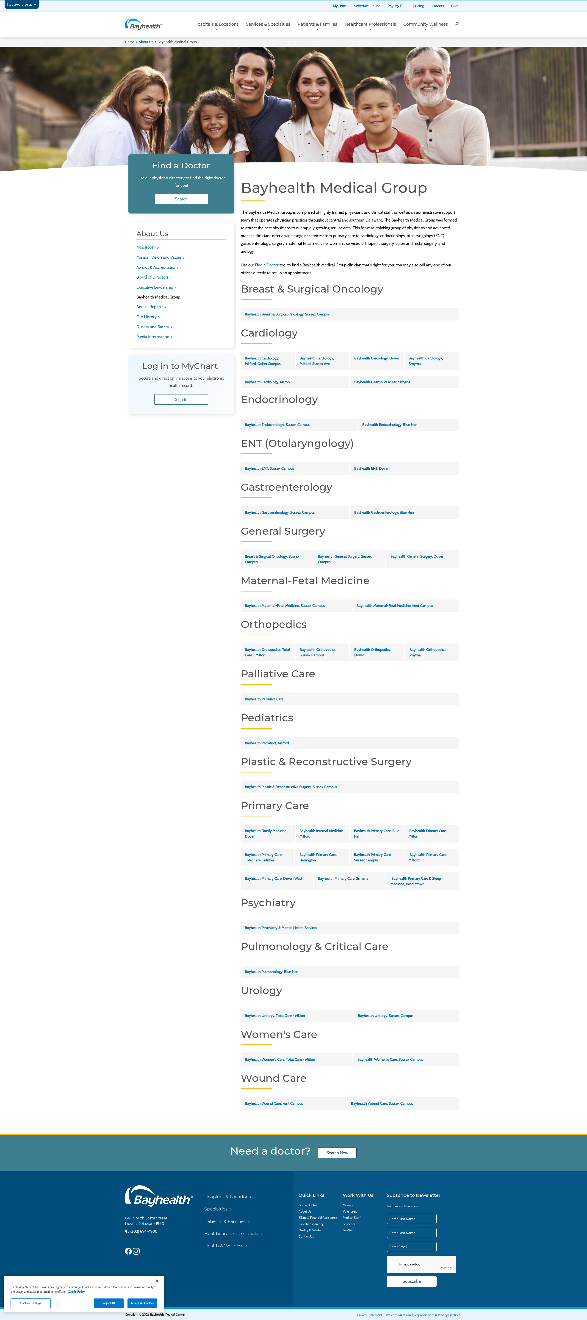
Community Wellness (425, 24)
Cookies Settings (30, 1303)
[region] (84, 1294)
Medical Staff (352, 1217)
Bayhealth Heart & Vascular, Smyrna (382, 382)
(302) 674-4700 (143, 1231)
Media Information (153, 336)
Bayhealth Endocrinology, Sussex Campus (277, 424)
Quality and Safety (153, 326)
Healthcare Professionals (370, 24)
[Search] (456, 24)
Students (349, 1224)
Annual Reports (150, 306)
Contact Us (306, 1236)
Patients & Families (317, 24)
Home (130, 42)
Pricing (418, 6)
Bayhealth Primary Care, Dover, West (273, 878)
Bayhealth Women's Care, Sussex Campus (390, 1059)
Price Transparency (311, 1224)
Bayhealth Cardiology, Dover (376, 358)
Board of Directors (152, 277)
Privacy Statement (369, 1315)
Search (181, 199)
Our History (147, 316)
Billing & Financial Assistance (318, 1217)
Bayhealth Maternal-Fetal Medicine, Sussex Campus (285, 605)
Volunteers (350, 1211)
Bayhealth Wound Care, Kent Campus (274, 1103)
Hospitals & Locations (216, 24)
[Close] (157, 1281)
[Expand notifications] (35, 4)
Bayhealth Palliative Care (264, 699)
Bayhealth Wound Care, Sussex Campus (382, 1103)
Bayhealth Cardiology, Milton (267, 382)
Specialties (215, 1209)
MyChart (340, 6)
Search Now (337, 1153)
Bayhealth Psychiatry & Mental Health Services (281, 928)
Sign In (181, 399)
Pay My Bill (396, 6)
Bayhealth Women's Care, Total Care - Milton (280, 1059)
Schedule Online (367, 6)
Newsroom (146, 247)
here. (416, 1206)
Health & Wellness (223, 1246)
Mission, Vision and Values (159, 257)
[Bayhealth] (143, 24)
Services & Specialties (268, 24)
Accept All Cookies (142, 1303)
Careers (438, 6)
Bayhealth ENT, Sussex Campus (269, 468)
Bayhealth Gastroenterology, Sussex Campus (280, 512)
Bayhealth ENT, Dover (371, 468)
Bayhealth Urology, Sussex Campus (385, 1015)
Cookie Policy (76, 1291)
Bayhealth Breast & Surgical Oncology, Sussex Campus (287, 314)
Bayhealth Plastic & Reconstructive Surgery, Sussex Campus (291, 787)
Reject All (108, 1303)
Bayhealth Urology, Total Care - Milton (275, 1015)
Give (454, 6)
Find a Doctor (267, 265)
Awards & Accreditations (157, 267)
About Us (146, 42)
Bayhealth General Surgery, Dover (416, 556)
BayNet (348, 1230)
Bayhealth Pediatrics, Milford (267, 743)
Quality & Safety (310, 1230)
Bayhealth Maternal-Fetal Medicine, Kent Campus (395, 605)
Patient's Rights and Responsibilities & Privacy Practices (423, 1315)
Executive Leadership (155, 287)
